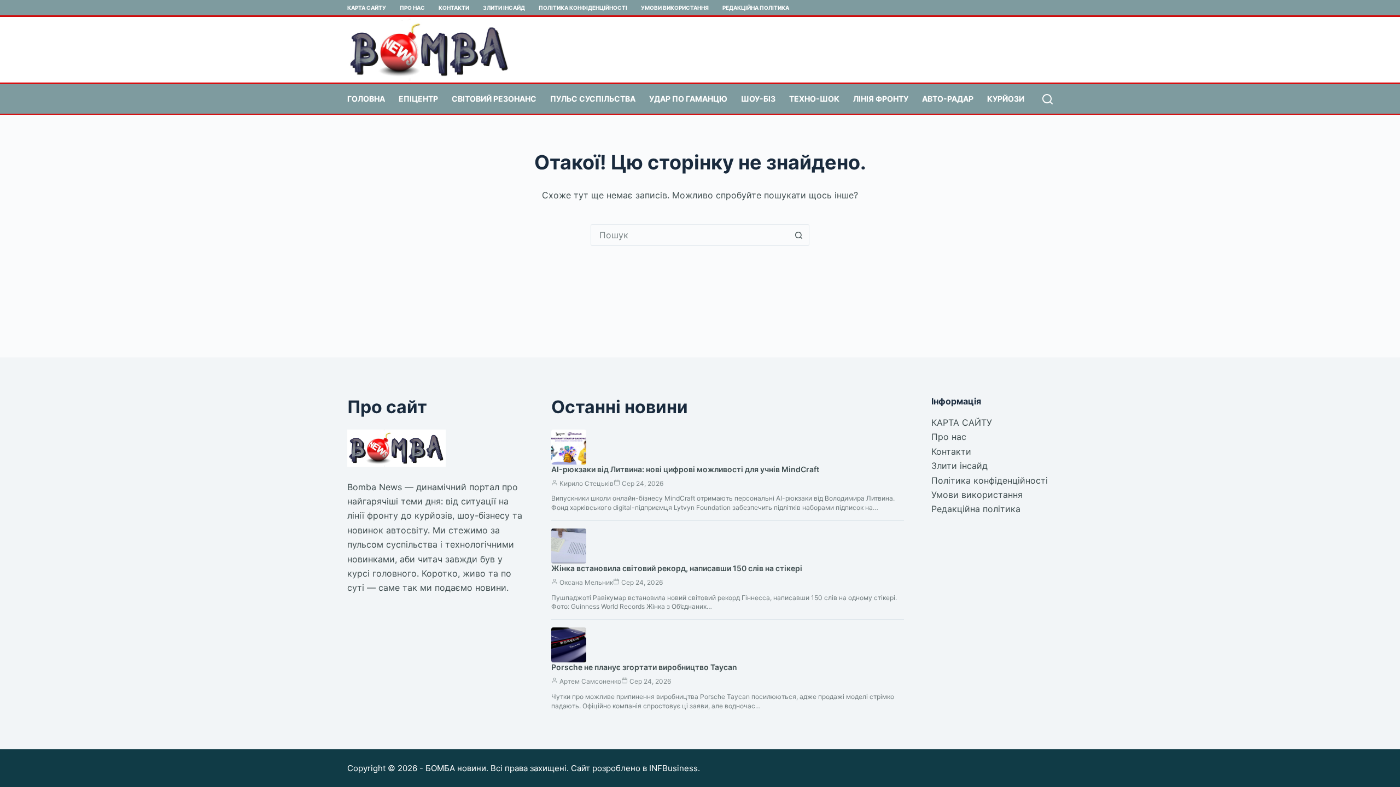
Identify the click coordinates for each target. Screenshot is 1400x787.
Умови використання (675, 7)
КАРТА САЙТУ (366, 7)
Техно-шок (814, 98)
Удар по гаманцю (688, 98)
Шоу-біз (758, 98)
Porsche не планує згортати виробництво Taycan (644, 667)
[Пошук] (1047, 99)
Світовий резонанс (494, 98)
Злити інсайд (504, 7)
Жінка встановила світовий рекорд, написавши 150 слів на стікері (676, 568)
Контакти (454, 7)
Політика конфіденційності (583, 7)
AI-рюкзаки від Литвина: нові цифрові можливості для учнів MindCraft (685, 469)
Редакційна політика (755, 7)
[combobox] (689, 235)
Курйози (1005, 98)
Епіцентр (418, 98)
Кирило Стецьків (586, 483)
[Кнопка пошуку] (798, 235)
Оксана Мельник (586, 582)
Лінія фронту (880, 98)
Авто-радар (947, 98)
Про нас (412, 7)
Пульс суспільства (592, 98)
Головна (366, 98)
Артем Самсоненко (590, 681)
